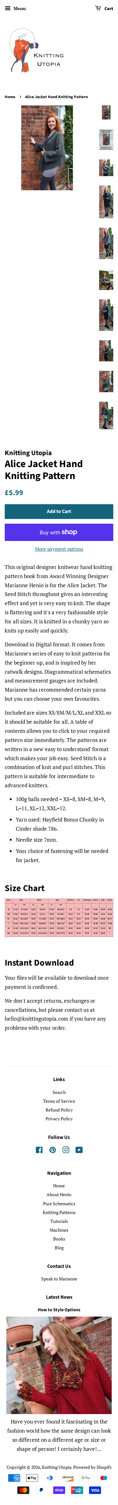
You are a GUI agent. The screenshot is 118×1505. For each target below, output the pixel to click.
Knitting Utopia (56, 1467)
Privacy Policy (59, 1119)
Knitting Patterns (59, 1212)
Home (10, 97)
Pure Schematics (59, 1204)
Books (59, 1239)
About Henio (59, 1194)
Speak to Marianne (59, 1279)
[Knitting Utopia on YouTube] (79, 1151)
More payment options (59, 549)
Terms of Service (59, 1101)
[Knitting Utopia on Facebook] (39, 1151)
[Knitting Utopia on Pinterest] (52, 1151)
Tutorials (59, 1221)
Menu (19, 8)
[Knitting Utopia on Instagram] (65, 1151)
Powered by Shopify (92, 1467)
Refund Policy (59, 1110)
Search (59, 1092)
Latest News (59, 1297)
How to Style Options (59, 1310)
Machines (59, 1230)
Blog (59, 1248)
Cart (108, 9)
